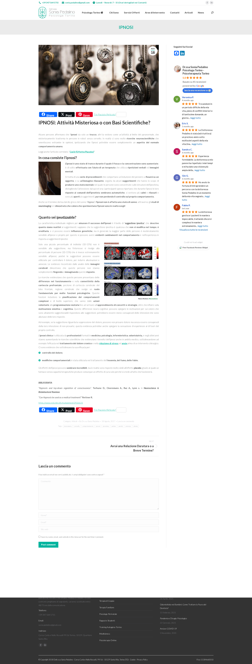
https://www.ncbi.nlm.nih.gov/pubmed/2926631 (60, 402)
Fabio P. (186, 205)
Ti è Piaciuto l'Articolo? (105, 114)
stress (136, 426)
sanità (121, 426)
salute (114, 426)
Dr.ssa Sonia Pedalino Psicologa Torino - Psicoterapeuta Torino (196, 70)
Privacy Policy (142, 659)
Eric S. (185, 123)
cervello (77, 426)
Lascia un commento (125, 421)
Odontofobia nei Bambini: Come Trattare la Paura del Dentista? (183, 606)
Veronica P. (188, 97)
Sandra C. (187, 149)
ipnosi (98, 426)
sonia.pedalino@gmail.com (77, 2)
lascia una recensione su (196, 90)
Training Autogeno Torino (110, 627)
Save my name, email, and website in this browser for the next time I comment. (72, 537)
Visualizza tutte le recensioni (193, 229)
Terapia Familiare (106, 607)
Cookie (132, 659)
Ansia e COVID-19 (168, 628)
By (89, 421)
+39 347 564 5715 (50, 2)
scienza (128, 426)
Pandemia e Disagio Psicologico (173, 618)
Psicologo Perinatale (108, 614)
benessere (68, 426)
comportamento (87, 426)
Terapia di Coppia (106, 601)
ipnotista (106, 426)
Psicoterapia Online (108, 640)
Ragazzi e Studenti (107, 620)
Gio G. (185, 175)
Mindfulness (104, 633)
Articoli (74, 421)
